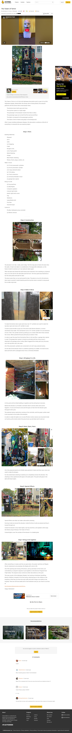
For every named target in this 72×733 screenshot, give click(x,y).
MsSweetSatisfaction (23, 698)
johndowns (5, 11)
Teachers (28, 2)
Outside (35, 718)
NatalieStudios (22, 669)
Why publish (49, 715)
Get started (49, 716)
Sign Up (68, 2)
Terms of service (16, 730)
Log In (62, 2)
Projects (17, 2)
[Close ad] (71, 67)
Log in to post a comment (36, 706)
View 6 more (46, 318)
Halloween (15, 11)
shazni (20, 660)
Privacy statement (25, 730)
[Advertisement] (63, 83)
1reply (18, 693)
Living (10, 11)
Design (27, 718)
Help (48, 718)
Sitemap (48, 720)
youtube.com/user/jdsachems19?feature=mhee (18, 97)
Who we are (49, 722)
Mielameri (21, 678)
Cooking (35, 715)
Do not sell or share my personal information (47, 730)
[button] (52, 14)
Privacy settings (33, 730)
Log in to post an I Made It (36, 611)
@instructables (66, 715)
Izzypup (20, 687)
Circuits (28, 715)
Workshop (28, 716)
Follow (14, 91)
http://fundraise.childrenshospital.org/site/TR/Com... (15, 586)
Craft (27, 720)
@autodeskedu (66, 717)
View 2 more (40, 464)
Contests (22, 2)
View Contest (53, 596)
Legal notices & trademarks (63, 730)
